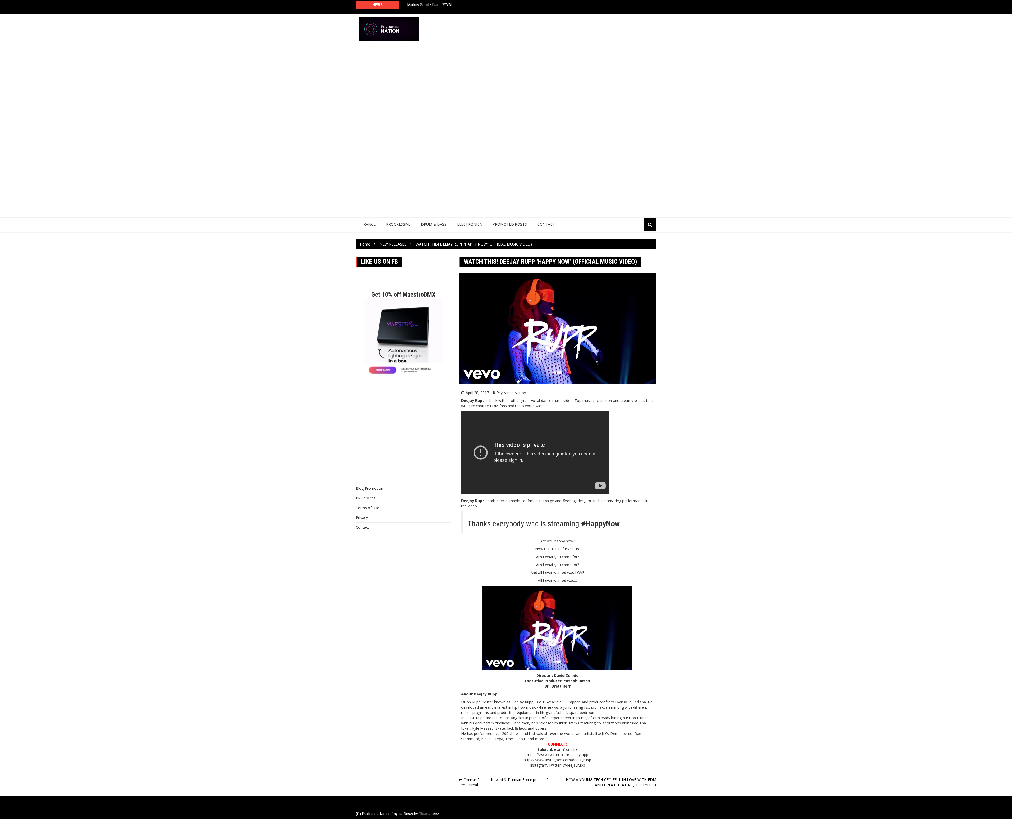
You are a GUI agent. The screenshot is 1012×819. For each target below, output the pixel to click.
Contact (546, 224)
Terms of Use (367, 507)
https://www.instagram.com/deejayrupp (557, 759)
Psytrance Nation (511, 392)
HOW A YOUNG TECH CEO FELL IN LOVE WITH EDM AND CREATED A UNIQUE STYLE (611, 782)
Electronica (469, 224)
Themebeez (429, 813)
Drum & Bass (433, 224)
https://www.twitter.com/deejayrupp (557, 754)
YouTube (570, 749)
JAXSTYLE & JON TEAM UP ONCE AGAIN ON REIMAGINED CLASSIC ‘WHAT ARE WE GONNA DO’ (477, 7)
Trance (368, 224)
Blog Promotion (369, 488)
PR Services (366, 498)
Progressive (398, 224)
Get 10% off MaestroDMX (403, 294)
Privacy (362, 517)
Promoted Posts (510, 224)
